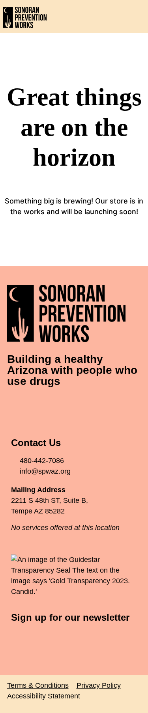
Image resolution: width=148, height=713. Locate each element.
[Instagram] (60, 404)
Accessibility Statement (43, 696)
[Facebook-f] (17, 404)
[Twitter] (39, 404)
